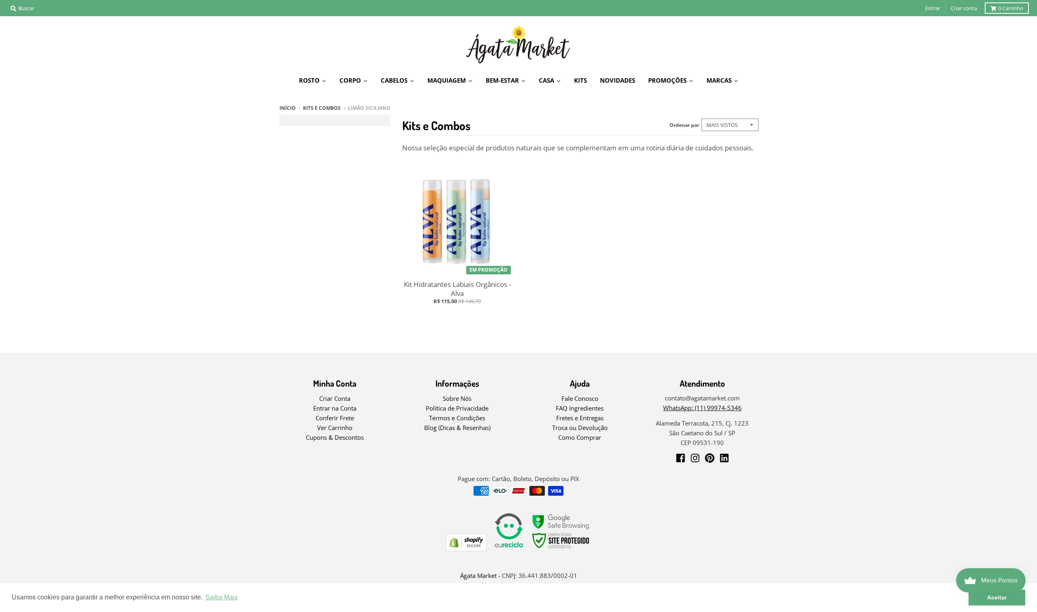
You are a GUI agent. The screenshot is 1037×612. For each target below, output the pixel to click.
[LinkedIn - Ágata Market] (724, 458)
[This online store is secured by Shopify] (466, 548)
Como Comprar (579, 437)
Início (288, 108)
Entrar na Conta (334, 408)
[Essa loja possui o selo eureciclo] (509, 548)
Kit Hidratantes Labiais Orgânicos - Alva (457, 289)
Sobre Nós (457, 398)
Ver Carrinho (334, 428)
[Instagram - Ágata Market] (695, 458)
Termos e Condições (457, 418)
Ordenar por (684, 125)
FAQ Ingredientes (580, 408)
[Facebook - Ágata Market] (680, 458)
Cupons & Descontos (335, 437)
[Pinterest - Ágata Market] (710, 458)
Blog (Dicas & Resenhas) (457, 428)
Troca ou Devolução (580, 428)
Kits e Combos (322, 108)
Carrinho (1010, 8)
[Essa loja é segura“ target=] (561, 548)
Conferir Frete (335, 418)
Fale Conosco (579, 398)
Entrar (932, 8)
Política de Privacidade (457, 408)
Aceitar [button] (997, 597)
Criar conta (964, 8)
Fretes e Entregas (580, 418)
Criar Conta (334, 398)
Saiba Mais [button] (221, 597)
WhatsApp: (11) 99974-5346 (702, 408)
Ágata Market (478, 575)
